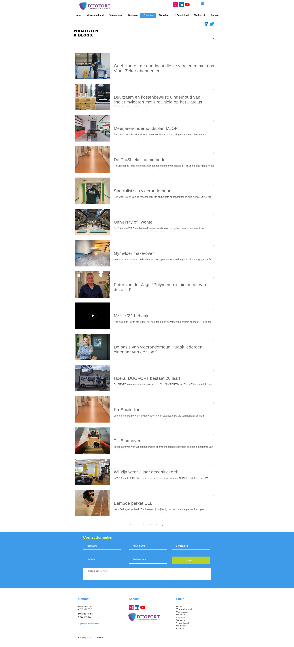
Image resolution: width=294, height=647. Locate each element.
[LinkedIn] (181, 4)
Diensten (180, 614)
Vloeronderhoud (184, 609)
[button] (214, 38)
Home (179, 606)
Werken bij (181, 625)
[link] (202, 3)
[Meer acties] (214, 59)
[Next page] (163, 524)
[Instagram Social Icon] (175, 4)
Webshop (180, 620)
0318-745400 (84, 617)
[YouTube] (187, 4)
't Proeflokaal (182, 623)
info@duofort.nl (85, 614)
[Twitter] (211, 24)
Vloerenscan (182, 612)
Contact (180, 628)
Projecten (180, 617)
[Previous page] (130, 524)
